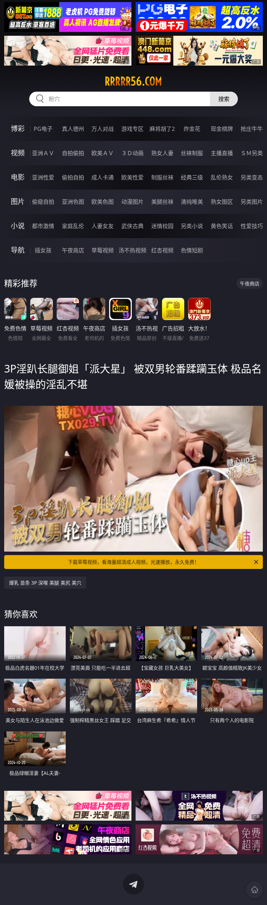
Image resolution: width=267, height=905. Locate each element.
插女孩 (43, 250)
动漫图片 (132, 202)
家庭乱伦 (73, 226)
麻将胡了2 (162, 129)
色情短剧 (192, 250)
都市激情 (43, 226)
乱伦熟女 (222, 177)
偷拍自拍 (73, 177)
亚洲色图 (73, 202)
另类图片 (252, 202)
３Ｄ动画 (132, 153)
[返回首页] (254, 889)
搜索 (223, 99)
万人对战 (102, 129)
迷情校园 (162, 226)
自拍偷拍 (73, 153)
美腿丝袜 (162, 202)
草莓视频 (102, 250)
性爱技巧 (252, 226)
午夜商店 (73, 250)
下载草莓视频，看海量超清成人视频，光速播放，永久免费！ (133, 562)
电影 (18, 177)
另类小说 (192, 226)
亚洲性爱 (43, 177)
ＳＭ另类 (252, 153)
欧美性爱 (132, 177)
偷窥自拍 (43, 202)
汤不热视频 (132, 250)
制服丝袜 (162, 177)
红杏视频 (162, 250)
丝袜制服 (192, 153)
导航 (18, 250)
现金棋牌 (222, 129)
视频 (18, 153)
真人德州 (73, 129)
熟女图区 (222, 202)
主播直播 (222, 153)
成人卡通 (102, 177)
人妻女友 (102, 226)
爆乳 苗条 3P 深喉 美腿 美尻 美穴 (45, 582)
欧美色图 (102, 202)
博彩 (18, 128)
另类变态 (252, 177)
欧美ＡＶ (102, 153)
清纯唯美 (192, 202)
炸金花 (192, 129)
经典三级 (192, 177)
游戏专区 (132, 129)
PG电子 (43, 129)
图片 (18, 201)
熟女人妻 (162, 153)
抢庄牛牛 (252, 129)
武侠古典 (132, 226)
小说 (18, 226)
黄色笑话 (222, 226)
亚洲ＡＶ (43, 153)
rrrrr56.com (133, 81)
